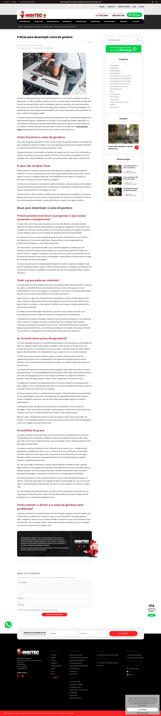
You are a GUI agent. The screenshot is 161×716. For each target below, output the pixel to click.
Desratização (95, 21)
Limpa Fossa (114, 99)
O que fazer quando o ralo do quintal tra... (130, 167)
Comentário (23, 582)
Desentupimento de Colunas (77, 660)
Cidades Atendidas (124, 6)
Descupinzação (115, 71)
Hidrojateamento (53, 21)
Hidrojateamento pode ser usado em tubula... (130, 189)
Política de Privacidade (130, 636)
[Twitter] (152, 2)
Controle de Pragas (75, 681)
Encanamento (114, 94)
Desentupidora (114, 73)
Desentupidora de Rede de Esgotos (79, 666)
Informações (114, 97)
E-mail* (84, 633)
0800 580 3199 (118, 15)
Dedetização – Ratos (75, 687)
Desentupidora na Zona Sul (119, 84)
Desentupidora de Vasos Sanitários (79, 657)
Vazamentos (114, 107)
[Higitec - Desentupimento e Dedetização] (33, 15)
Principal (53, 655)
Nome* (54, 633)
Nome (22, 598)
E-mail (22, 605)
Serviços (53, 660)
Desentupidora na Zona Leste (120, 76)
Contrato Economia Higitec (135, 661)
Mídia (14, 2)
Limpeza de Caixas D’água (135, 655)
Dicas (111, 92)
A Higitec (102, 6)
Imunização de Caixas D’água (135, 657)
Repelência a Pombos (75, 698)
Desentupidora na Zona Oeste (120, 81)
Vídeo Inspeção (74, 674)
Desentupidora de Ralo (76, 655)
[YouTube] (156, 2)
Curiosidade (22, 45)
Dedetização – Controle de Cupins (79, 690)
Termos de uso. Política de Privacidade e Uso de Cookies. (59, 713)
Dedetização (114, 68)
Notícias (112, 105)
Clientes (6, 2)
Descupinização (81, 21)
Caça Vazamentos (102, 651)
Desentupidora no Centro (118, 86)
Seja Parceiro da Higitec (27, 2)
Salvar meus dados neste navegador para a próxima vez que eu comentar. (38, 610)
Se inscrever (123, 633)
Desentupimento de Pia (76, 663)
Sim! (151, 615)
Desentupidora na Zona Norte (120, 79)
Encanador (100, 665)
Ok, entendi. (142, 710)
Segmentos (111, 6)
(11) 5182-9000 (102, 15)
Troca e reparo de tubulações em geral (108, 663)
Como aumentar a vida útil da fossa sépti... (130, 178)
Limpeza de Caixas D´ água (119, 102)
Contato (141, 6)
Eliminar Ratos (74, 695)
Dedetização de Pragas (76, 684)
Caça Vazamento (109, 21)
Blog (134, 6)
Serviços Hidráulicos (103, 659)
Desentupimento (115, 89)
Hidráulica (123, 21)
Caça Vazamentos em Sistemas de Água (108, 655)
